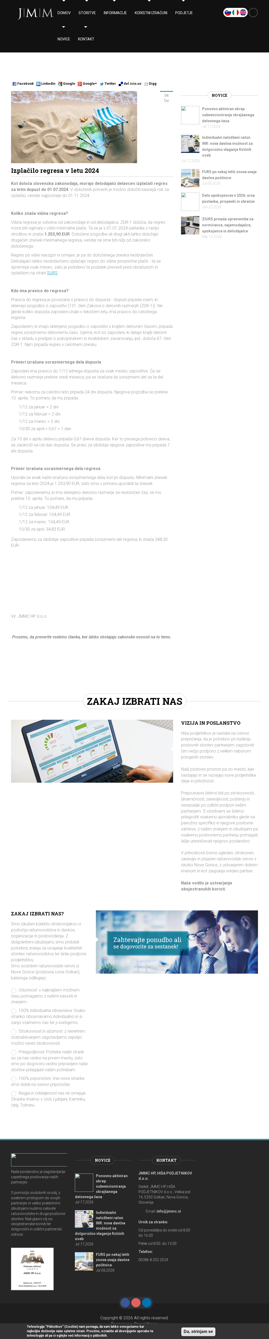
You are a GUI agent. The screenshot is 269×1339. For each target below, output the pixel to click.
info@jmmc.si (169, 1211)
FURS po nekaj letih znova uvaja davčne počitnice (113, 1259)
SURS (52, 272)
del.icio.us (132, 84)
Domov (64, 13)
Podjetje (184, 13)
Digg (152, 84)
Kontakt (86, 39)
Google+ (89, 84)
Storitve (87, 13)
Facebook (25, 84)
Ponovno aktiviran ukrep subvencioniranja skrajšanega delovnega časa (228, 115)
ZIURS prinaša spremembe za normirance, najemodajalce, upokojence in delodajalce (228, 225)
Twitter (110, 84)
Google (68, 84)
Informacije (115, 13)
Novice (64, 39)
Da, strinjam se (198, 1331)
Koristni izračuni (151, 13)
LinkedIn (47, 84)
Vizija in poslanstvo (210, 723)
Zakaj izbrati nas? (37, 913)
